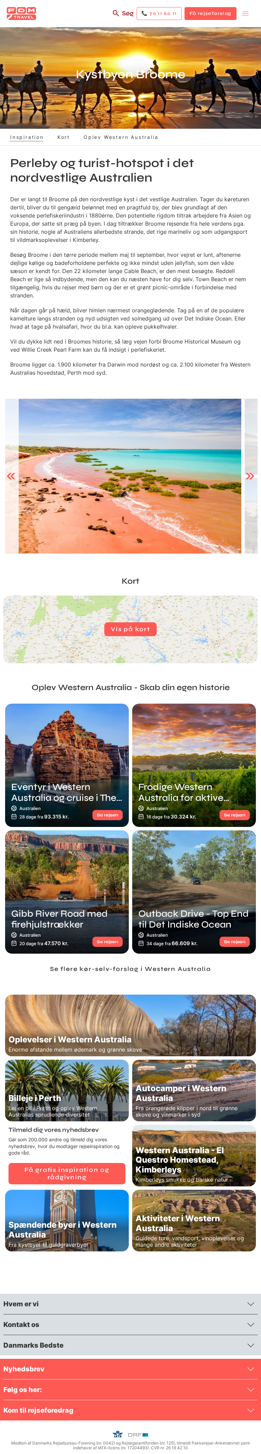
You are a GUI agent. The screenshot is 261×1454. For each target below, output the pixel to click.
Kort (63, 137)
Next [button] (250, 476)
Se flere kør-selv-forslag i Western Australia (130, 969)
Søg (128, 13)
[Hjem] (21, 13)
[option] (123, 476)
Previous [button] (11, 476)
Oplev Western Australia (121, 137)
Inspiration (27, 137)
